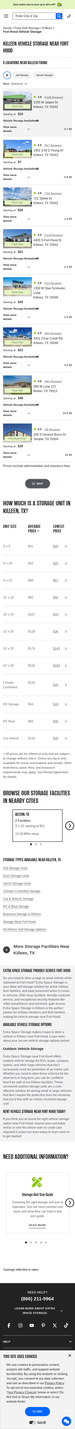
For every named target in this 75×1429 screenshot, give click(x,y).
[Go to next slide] (69, 825)
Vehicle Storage (44, 75)
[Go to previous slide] (5, 825)
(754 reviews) (53, 193)
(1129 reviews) (53, 235)
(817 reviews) (53, 145)
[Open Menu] (6, 16)
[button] (37, 129)
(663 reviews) (53, 333)
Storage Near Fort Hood (19, 921)
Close (37, 1411)
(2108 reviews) (53, 97)
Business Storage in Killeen (22, 914)
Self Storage (22, 75)
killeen (47, 28)
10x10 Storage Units (17, 883)
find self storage (27, 28)
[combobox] (39, 16)
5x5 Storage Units (15, 868)
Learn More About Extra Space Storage (35, 1311)
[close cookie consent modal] (69, 1355)
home (7, 28)
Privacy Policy (54, 1383)
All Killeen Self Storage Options (24, 929)
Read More (37, 1225)
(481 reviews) (53, 381)
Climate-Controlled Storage (21, 891)
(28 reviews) (52, 429)
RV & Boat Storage (16, 906)
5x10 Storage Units (16, 875)
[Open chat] (66, 1421)
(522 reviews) (53, 283)
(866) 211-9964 (37, 1298)
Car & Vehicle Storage (18, 898)
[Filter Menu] (7, 75)
